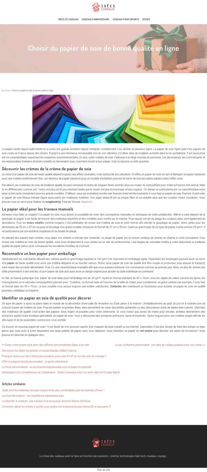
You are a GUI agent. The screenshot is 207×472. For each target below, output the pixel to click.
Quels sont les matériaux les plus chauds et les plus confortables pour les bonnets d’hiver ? (53, 390)
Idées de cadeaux (68, 19)
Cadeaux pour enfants (126, 19)
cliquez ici (86, 201)
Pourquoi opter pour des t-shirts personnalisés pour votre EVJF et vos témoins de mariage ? (54, 356)
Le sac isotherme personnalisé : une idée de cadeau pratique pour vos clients (158, 344)
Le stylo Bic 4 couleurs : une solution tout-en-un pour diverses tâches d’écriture (46, 401)
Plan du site (103, 469)
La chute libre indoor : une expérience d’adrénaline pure (33, 395)
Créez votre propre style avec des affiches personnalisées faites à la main (47, 344)
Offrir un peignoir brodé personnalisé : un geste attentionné (35, 361)
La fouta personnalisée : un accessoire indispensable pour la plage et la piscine (46, 367)
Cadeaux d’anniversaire (95, 19)
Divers (146, 19)
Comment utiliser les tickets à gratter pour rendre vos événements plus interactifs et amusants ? (56, 406)
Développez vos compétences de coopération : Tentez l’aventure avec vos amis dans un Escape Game (61, 372)
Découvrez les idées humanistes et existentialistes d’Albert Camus (39, 350)
